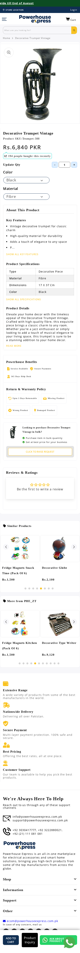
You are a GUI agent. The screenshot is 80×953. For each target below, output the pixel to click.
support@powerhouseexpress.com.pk (40, 820)
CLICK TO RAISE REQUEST (40, 451)
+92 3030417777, (25, 830)
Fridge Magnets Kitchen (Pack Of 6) (19, 645)
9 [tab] (51, 663)
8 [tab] (53, 588)
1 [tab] (25, 588)
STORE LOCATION (15, 10)
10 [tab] (55, 663)
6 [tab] (45, 588)
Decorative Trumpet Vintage (32, 38)
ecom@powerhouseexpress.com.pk (32, 921)
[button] (71, 19)
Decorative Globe (54, 567)
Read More (14, 346)
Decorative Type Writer (59, 642)
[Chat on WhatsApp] (69, 942)
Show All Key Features (22, 254)
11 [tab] (58, 663)
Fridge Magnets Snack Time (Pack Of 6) (18, 570)
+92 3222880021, (50, 830)
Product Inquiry (30, 940)
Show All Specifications (23, 299)
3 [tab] (33, 588)
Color (8, 172)
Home (6, 38)
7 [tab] (49, 588)
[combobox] (37, 30)
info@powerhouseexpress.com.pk (37, 816)
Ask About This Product (60, 940)
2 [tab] (29, 588)
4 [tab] (37, 588)
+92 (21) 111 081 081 (28, 833)
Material (10, 188)
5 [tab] (41, 588)
